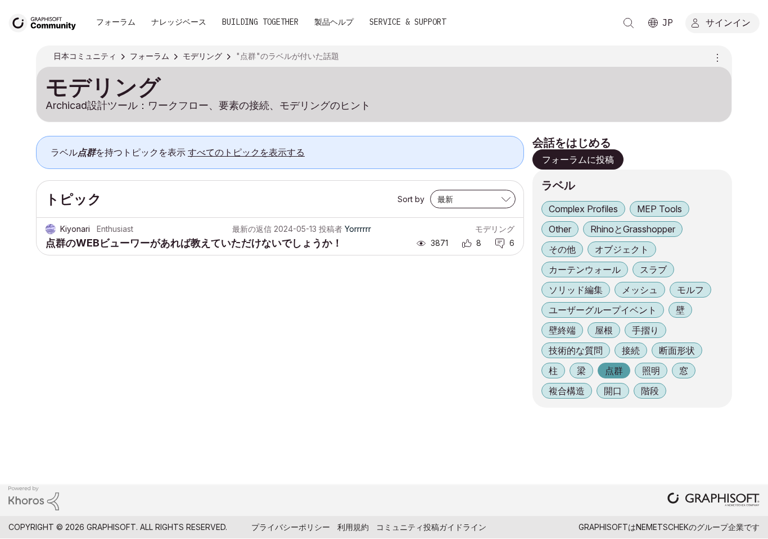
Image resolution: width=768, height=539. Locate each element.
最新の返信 (252, 229)
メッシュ (640, 289)
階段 (650, 390)
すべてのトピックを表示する (246, 152)
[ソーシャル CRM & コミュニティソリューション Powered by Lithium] (33, 498)
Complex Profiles (583, 208)
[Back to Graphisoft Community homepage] (46, 21)
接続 (631, 350)
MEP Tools (659, 208)
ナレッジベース (178, 22)
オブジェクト (622, 249)
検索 (628, 23)
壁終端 (562, 330)
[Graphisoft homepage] (713, 500)
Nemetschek (662, 527)
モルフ (690, 289)
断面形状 (677, 350)
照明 (651, 370)
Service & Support (407, 22)
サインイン (728, 22)
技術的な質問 (576, 350)
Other (560, 229)
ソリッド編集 (576, 289)
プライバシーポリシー (290, 527)
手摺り (645, 330)
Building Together (260, 22)
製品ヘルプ (334, 22)
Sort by (410, 199)
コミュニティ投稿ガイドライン (431, 527)
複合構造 (567, 390)
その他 (562, 249)
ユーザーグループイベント (603, 310)
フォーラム (115, 22)
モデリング (494, 229)
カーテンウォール (585, 269)
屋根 (604, 330)
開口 (613, 390)
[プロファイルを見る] (51, 229)
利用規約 (353, 527)
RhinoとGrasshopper (632, 229)
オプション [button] (715, 56)
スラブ (653, 269)
